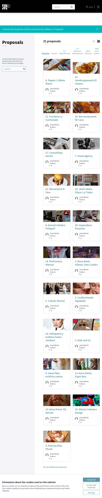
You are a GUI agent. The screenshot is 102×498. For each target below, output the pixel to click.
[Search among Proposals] (24, 68)
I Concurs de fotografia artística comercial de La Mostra (27, 29)
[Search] (71, 6)
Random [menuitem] (45, 53)
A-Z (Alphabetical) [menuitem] (64, 52)
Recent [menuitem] (54, 53)
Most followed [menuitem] (88, 52)
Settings (91, 493)
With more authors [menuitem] (97, 51)
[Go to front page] (19, 7)
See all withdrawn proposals (55, 467)
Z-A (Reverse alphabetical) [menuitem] (77, 51)
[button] (93, 41)
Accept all (91, 480)
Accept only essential (91, 486)
